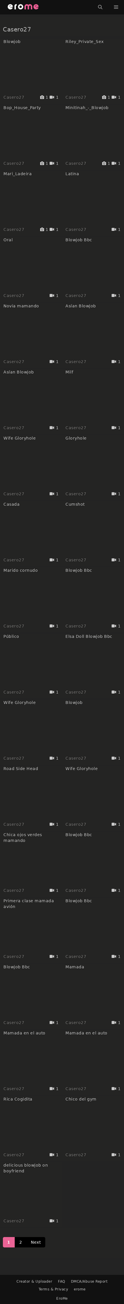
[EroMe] (23, 7)
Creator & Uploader (34, 1281)
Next (36, 1242)
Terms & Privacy (53, 1289)
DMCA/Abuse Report (89, 1281)
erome (80, 1289)
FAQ (61, 1281)
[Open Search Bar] (100, 7)
